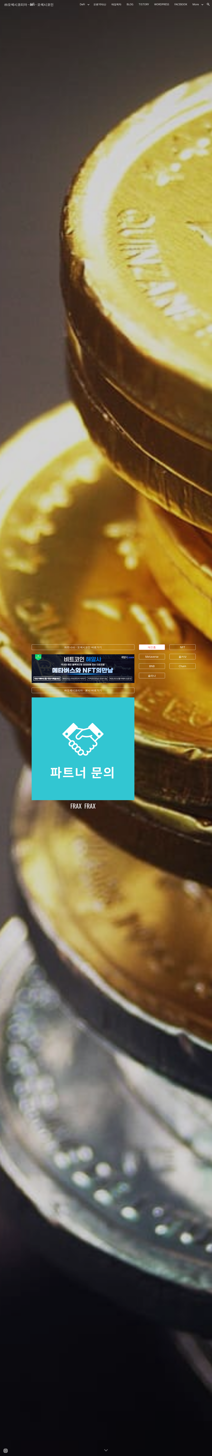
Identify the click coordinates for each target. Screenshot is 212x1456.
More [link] (195, 4)
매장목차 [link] (116, 4)
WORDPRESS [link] (161, 4)
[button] (208, 4)
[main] (83, 806)
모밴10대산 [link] (99, 4)
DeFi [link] (82, 4)
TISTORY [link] (144, 4)
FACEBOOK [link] (180, 4)
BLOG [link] (130, 4)
